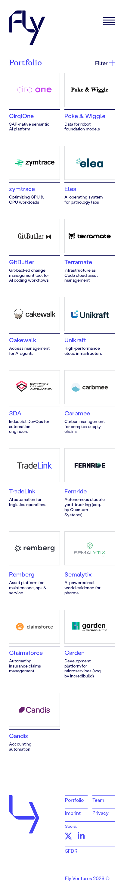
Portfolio (74, 800)
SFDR (71, 851)
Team (98, 800)
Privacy (100, 813)
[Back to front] (27, 28)
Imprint (73, 813)
